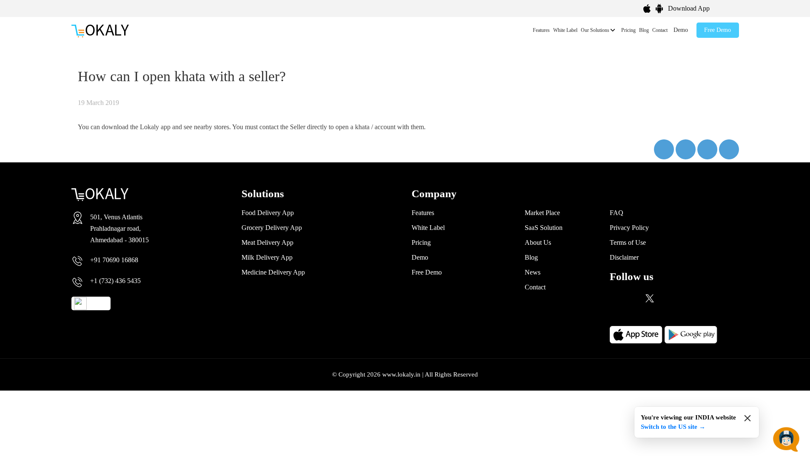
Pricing (628, 30)
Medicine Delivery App (273, 272)
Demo (681, 30)
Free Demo (717, 30)
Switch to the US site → (673, 426)
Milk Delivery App (267, 257)
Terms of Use (628, 242)
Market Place (542, 212)
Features (541, 30)
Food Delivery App (268, 212)
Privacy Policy (629, 227)
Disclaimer (624, 257)
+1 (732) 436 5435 (115, 280)
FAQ (616, 212)
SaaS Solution (544, 227)
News (532, 272)
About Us (538, 242)
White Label (565, 30)
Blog (644, 30)
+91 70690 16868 (114, 260)
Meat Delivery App (267, 242)
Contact (660, 30)
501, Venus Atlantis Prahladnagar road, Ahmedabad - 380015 (119, 228)
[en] (732, 7)
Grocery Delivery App (272, 227)
